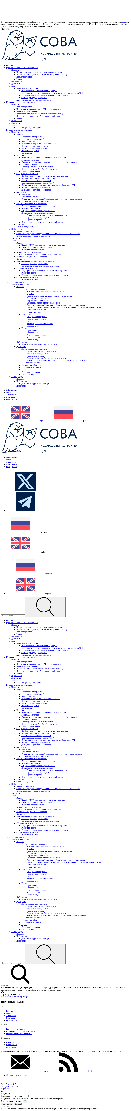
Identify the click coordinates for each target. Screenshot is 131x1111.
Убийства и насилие (30, 197)
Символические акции (36, 310)
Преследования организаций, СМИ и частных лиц (38, 109)
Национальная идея (35, 356)
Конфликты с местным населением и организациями (44, 176)
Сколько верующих (24, 227)
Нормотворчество (24, 77)
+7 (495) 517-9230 (12, 1084)
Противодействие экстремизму (35, 201)
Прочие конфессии (35, 220)
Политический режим (36, 319)
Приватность (32, 330)
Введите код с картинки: (12, 1101)
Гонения (20, 155)
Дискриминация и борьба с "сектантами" (39, 169)
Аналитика (11, 395)
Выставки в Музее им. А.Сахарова (31, 257)
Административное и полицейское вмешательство (43, 157)
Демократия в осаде (20, 284)
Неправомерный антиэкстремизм (20, 1031)
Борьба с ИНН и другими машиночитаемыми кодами (44, 245)
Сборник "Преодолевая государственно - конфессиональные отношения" (48, 234)
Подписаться (7, 1104)
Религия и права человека (32, 250)
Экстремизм (21, 192)
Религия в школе (28, 273)
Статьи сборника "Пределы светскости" (33, 236)
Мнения (19, 79)
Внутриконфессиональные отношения (38, 213)
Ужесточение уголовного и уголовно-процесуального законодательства (58, 360)
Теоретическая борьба (31, 171)
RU (84, 421)
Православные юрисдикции (39, 217)
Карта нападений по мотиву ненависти (33, 100)
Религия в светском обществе (19, 1033)
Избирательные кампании (27, 111)
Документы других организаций (35, 383)
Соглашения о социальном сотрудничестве (40, 266)
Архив (14, 86)
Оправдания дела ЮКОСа (38, 300)
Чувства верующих (29, 141)
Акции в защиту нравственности (35, 187)
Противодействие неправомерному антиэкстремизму (39, 114)
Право (29, 321)
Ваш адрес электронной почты (14, 1096)
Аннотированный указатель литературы (39, 344)
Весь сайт (23, 1099)
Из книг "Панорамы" (25, 231)
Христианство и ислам (31, 208)
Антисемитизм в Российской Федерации (39, 91)
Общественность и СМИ (27, 174)
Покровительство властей (32, 139)
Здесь (123, 22)
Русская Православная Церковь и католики (40, 206)
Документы (16, 84)
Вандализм (26, 194)
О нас (8, 392)
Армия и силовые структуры (29, 252)
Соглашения (26, 153)
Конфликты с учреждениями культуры (38, 178)
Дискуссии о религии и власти (34, 146)
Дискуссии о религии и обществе (36, 190)
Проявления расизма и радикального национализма (39, 72)
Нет (8, 29)
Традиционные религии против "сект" (38, 210)
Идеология (26, 314)
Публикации (16, 81)
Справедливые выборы (37, 335)
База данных (11, 399)
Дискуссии (21, 347)
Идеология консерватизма (38, 353)
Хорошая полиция (34, 337)
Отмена (18, 1104)
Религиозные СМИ (29, 280)
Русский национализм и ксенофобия (47, 1099)
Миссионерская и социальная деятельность (35, 261)
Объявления (11, 390)
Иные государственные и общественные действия (38, 116)
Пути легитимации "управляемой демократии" (47, 358)
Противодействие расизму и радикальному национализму (41, 74)
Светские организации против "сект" (37, 183)
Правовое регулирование (32, 137)
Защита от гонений (29, 164)
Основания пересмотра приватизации (43, 303)
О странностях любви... (37, 298)
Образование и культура (26, 268)
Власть (19, 243)
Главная (9, 1011)
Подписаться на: (8, 1099)
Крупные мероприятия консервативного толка (47, 291)
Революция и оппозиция (32, 372)
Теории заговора (34, 312)
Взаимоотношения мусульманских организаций (48, 215)
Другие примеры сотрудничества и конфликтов (42, 222)
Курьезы (20, 224)
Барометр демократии (31, 363)
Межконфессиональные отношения (31, 204)
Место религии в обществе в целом (36, 247)
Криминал (20, 259)
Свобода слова (33, 326)
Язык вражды (17, 377)
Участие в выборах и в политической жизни (40, 144)
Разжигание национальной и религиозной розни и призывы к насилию (52, 199)
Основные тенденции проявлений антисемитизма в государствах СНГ (52, 93)
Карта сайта (6, 1089)
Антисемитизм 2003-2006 (27, 88)
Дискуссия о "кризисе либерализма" (42, 351)
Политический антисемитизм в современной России (44, 95)
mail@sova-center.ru (9, 1086)
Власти (19, 134)
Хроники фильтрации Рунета (29, 127)
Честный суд (32, 340)
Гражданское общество (37, 317)
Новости (15, 70)
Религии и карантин (30, 151)
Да (3, 29)
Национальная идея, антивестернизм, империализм (49, 296)
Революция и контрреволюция (40, 323)
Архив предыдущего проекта (34, 289)
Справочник (11, 397)
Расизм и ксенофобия (15, 1029)
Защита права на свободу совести (36, 180)
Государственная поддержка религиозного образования (45, 270)
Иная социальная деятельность (34, 264)
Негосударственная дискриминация (37, 167)
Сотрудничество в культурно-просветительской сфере (45, 275)
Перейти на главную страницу (14, 997)
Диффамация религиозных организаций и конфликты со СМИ (48, 185)
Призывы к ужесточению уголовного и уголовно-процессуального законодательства (64, 307)
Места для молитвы (30, 160)
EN (41, 421)
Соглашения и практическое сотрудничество (41, 254)
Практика (25, 328)
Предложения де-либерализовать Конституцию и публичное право (56, 305)
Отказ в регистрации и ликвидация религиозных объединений (49, 162)
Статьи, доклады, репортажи (34, 97)
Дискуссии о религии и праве (34, 148)
